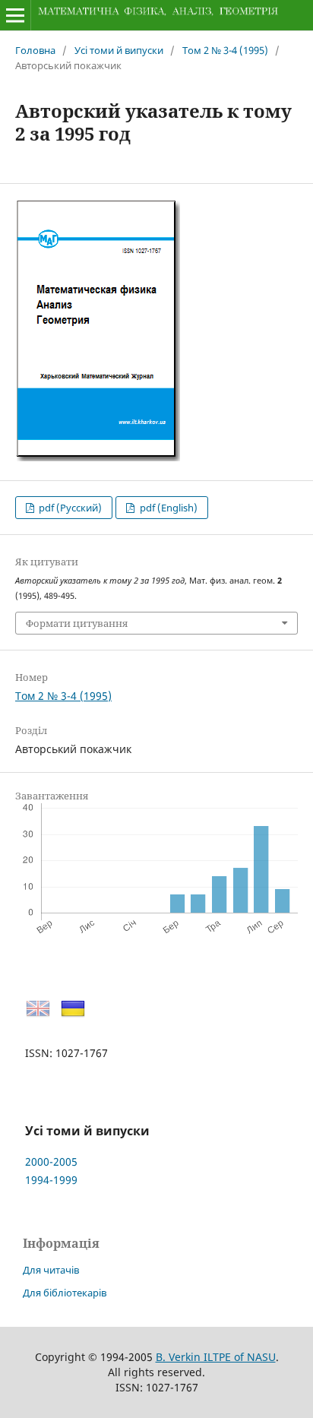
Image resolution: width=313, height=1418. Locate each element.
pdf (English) (168, 507)
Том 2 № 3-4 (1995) (225, 50)
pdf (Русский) (69, 507)
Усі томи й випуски (118, 50)
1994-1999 (51, 1180)
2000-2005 (51, 1161)
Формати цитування (77, 623)
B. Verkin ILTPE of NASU (216, 1357)
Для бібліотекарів (64, 1292)
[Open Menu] (15, 15)
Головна (35, 50)
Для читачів (51, 1270)
